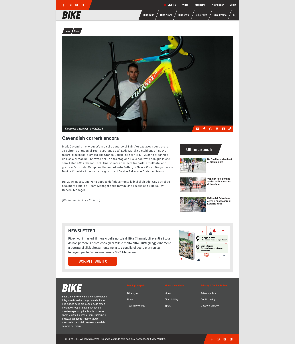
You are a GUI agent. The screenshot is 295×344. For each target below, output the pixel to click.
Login (233, 4)
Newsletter (218, 4)
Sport (168, 305)
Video (185, 4)
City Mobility (171, 299)
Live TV (172, 4)
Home (68, 31)
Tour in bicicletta (136, 305)
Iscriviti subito (92, 261)
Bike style (132, 293)
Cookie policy (208, 299)
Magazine (200, 4)
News (76, 31)
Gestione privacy (210, 305)
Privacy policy (208, 293)
